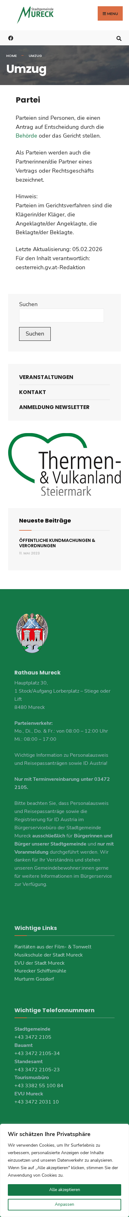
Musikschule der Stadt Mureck (48, 955)
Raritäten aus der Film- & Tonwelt (52, 946)
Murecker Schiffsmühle (40, 970)
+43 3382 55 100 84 (38, 1085)
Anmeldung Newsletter (54, 407)
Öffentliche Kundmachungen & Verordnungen (57, 543)
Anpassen (64, 1204)
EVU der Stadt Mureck (39, 963)
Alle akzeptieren (64, 1190)
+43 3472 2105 (32, 1037)
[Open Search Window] (118, 37)
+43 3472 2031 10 (36, 1101)
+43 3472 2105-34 (37, 1053)
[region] (64, 1170)
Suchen (28, 304)
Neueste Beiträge (45, 520)
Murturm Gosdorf (34, 979)
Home (11, 55)
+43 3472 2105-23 (37, 1069)
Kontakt (32, 392)
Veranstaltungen (46, 377)
